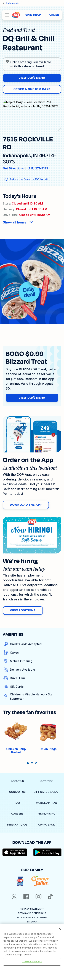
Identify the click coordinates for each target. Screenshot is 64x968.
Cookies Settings (32, 961)
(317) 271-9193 (38, 168)
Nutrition (47, 781)
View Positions (23, 610)
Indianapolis (12, 3)
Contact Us (17, 792)
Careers (17, 814)
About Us (17, 781)
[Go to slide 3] (36, 763)
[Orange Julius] (40, 881)
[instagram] (39, 896)
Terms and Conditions (32, 913)
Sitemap (32, 921)
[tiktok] (50, 896)
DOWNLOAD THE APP (26, 505)
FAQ (17, 803)
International (17, 825)
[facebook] (26, 896)
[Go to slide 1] (28, 763)
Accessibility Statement (32, 917)
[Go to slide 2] (32, 763)
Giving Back (46, 825)
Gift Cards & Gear (47, 792)
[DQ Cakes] (20, 881)
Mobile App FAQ (46, 803)
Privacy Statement (32, 909)
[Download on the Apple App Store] (15, 852)
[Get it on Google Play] (47, 852)
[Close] (60, 929)
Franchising (46, 814)
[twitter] (14, 896)
